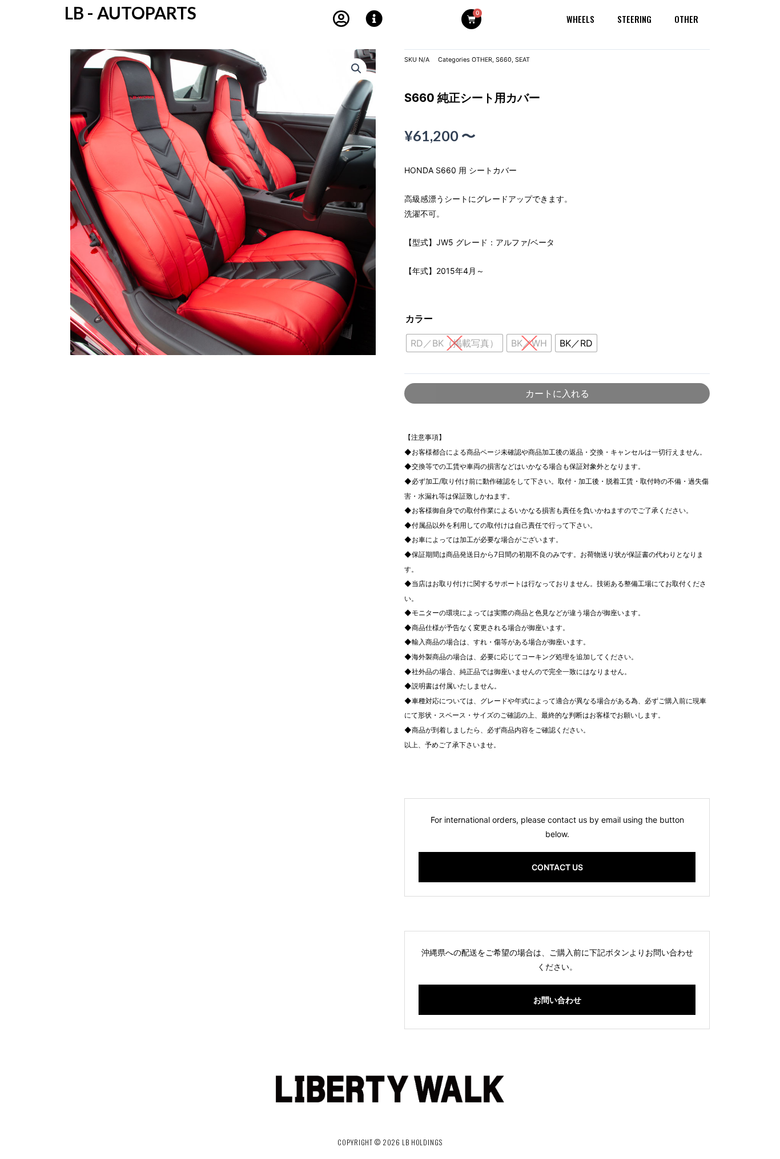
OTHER (686, 19)
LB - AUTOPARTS (130, 12)
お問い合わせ (557, 1000)
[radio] (576, 343)
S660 (504, 59)
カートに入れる (557, 393)
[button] (356, 68)
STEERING (634, 19)
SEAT (522, 59)
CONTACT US (557, 867)
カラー (419, 318)
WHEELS (580, 19)
